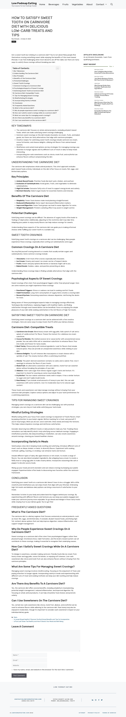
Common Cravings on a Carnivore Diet (27, 86)
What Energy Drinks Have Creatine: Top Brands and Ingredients (102, 87)
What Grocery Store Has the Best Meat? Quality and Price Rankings (103, 104)
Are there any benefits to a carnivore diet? (30, 118)
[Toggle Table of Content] (57, 68)
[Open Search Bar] (111, 4)
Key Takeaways (19, 71)
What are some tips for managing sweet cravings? (32, 115)
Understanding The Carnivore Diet (26, 73)
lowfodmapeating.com (20, 712)
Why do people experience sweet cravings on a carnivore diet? (37, 110)
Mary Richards (15, 39)
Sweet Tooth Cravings (22, 83)
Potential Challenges (21, 81)
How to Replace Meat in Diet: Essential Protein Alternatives (104, 72)
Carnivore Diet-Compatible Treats (27, 93)
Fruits (65, 4)
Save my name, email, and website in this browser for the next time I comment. (44, 670)
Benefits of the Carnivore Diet (25, 78)
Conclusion (18, 103)
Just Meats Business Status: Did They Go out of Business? (103, 79)
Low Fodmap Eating (24, 3)
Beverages (54, 4)
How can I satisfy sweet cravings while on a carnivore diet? (36, 113)
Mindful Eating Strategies (24, 98)
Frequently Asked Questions (25, 105)
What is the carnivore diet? (24, 108)
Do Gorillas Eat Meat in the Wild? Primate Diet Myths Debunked (102, 112)
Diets (13, 41)
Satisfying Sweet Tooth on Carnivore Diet (29, 91)
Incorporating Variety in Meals (25, 100)
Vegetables (77, 4)
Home (42, 4)
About (89, 4)
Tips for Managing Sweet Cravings (26, 95)
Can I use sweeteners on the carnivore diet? (30, 120)
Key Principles (19, 76)
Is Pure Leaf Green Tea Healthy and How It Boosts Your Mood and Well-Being (38, 621)
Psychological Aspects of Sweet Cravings (28, 88)
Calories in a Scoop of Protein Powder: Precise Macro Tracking (103, 95)
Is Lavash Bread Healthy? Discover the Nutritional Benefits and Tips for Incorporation (41, 619)
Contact (100, 4)
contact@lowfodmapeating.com (28, 699)
